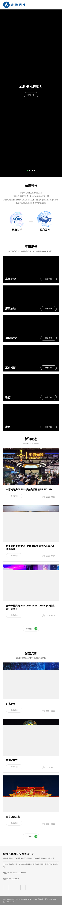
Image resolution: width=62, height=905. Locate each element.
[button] (27, 170)
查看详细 (31, 95)
